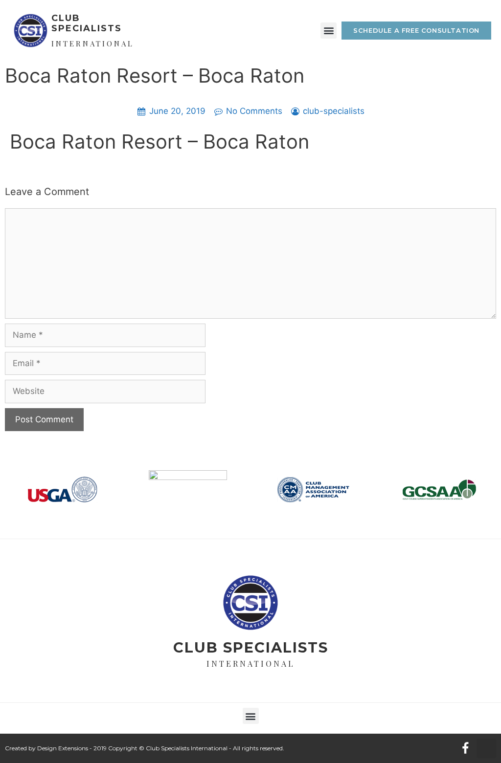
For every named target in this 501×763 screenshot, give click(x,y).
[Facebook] (465, 748)
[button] (328, 30)
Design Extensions (62, 748)
